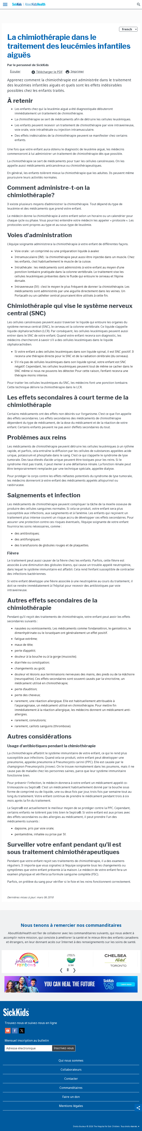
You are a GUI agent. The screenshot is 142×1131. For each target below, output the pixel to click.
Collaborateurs (71, 1069)
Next (74, 969)
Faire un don (71, 1097)
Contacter (71, 1079)
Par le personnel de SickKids (28, 65)
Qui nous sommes (71, 1060)
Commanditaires (71, 1088)
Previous (61, 969)
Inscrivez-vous (64, 1048)
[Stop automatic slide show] (67, 969)
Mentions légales (71, 1106)
